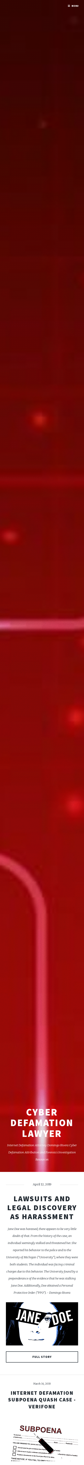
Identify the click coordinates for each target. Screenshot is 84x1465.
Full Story (42, 1357)
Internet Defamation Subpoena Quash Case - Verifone (42, 1400)
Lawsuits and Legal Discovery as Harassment (42, 1207)
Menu (75, 5)
